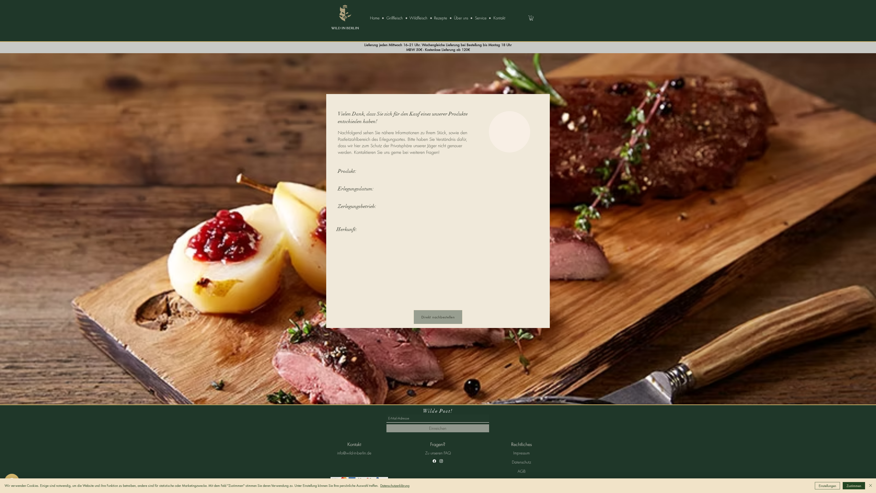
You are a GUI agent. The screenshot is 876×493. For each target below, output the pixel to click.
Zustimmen (854, 486)
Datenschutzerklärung (394, 485)
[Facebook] (434, 461)
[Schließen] (870, 485)
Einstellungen (827, 486)
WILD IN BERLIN (345, 28)
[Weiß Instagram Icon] (441, 461)
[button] (531, 18)
